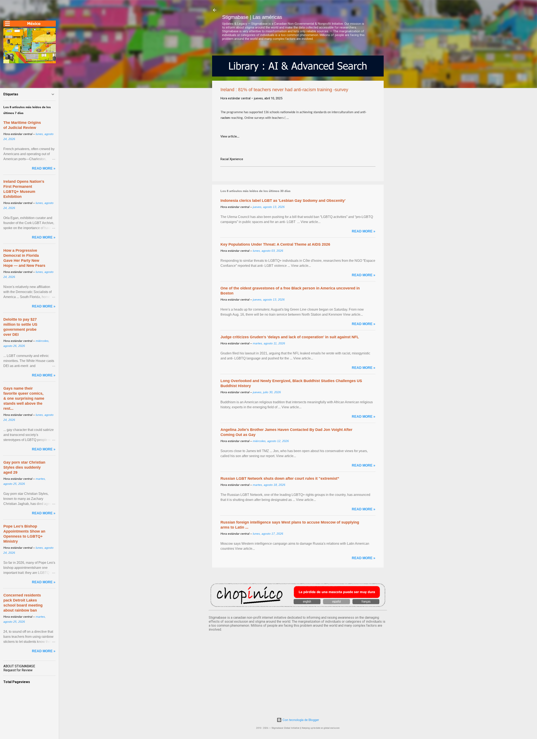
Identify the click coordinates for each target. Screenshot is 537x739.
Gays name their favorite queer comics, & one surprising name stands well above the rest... (23, 398)
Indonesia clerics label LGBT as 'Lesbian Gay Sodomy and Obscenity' (282, 200)
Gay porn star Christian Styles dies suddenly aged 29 (24, 467)
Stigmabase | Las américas (252, 17)
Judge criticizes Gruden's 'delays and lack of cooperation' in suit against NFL (289, 337)
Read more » (363, 231)
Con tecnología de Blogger (300, 720)
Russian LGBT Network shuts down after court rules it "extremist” (279, 478)
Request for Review (18, 670)
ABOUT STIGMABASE (19, 666)
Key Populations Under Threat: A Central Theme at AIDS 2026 (275, 244)
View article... (229, 136)
